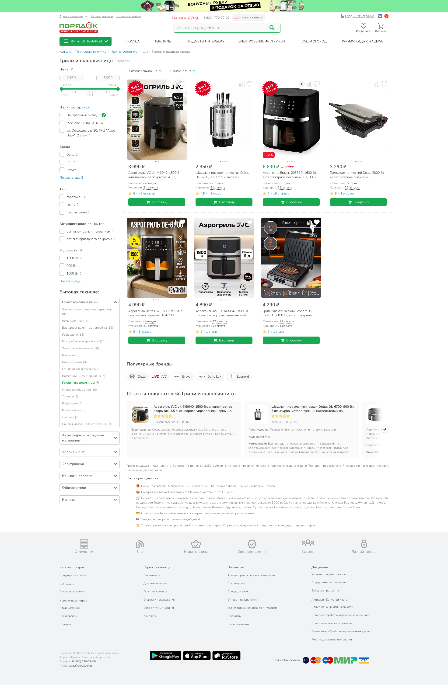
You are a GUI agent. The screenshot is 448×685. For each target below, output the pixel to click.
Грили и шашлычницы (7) (80, 383)
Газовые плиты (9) (74, 362)
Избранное (67, 584)
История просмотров (73, 600)
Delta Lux (214, 376)
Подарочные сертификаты (329, 582)
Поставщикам (236, 583)
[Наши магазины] (196, 543)
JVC (164, 376)
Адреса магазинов (71, 16)
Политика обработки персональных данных (340, 615)
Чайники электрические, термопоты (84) (87, 311)
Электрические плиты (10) (80, 348)
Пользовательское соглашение (332, 623)
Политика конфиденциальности (332, 607)
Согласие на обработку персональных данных (342, 631)
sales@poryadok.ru (81, 666)
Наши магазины (70, 608)
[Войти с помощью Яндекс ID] (386, 16)
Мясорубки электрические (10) (83, 341)
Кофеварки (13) (73, 335)
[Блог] (140, 544)
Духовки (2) (70, 417)
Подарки (65, 624)
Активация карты (102, 16)
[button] (86, 41)
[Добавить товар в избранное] (182, 84)
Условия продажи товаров (329, 574)
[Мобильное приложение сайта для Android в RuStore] (226, 655)
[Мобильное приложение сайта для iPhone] (197, 655)
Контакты (150, 616)
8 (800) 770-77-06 (216, 18)
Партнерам (236, 567)
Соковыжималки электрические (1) (86, 424)
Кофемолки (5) (72, 403)
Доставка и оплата (248, 17)
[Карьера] (308, 542)
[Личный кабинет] (364, 543)
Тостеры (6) (70, 396)
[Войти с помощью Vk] (380, 16)
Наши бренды (68, 616)
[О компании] (84, 544)
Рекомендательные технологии (332, 639)
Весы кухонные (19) (76, 321)
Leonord (243, 376)
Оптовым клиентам (128, 16)
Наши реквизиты (238, 624)
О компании (235, 616)
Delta (142, 376)
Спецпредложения (72, 591)
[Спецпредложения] (252, 544)
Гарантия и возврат (156, 591)
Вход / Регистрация (359, 16)
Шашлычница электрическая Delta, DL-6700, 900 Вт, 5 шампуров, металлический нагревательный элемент (312, 409)
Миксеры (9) (70, 355)
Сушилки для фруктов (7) (80, 369)
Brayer (187, 376)
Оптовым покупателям (242, 600)
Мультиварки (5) (73, 410)
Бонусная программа (325, 590)
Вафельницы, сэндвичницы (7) (83, 376)
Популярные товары (73, 575)
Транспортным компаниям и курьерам (252, 608)
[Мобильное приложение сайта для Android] (165, 655)
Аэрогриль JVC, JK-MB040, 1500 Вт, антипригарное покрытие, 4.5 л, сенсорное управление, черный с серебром (193, 409)
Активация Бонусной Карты (330, 600)
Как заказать (152, 575)
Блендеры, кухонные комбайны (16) (87, 328)
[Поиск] (272, 27)
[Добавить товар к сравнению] (175, 84)
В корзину (159, 202)
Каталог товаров (72, 567)
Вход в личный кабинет (159, 608)
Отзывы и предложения (159, 600)
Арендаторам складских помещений (251, 575)
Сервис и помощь (157, 567)
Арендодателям (238, 591)
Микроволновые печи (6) (79, 390)
